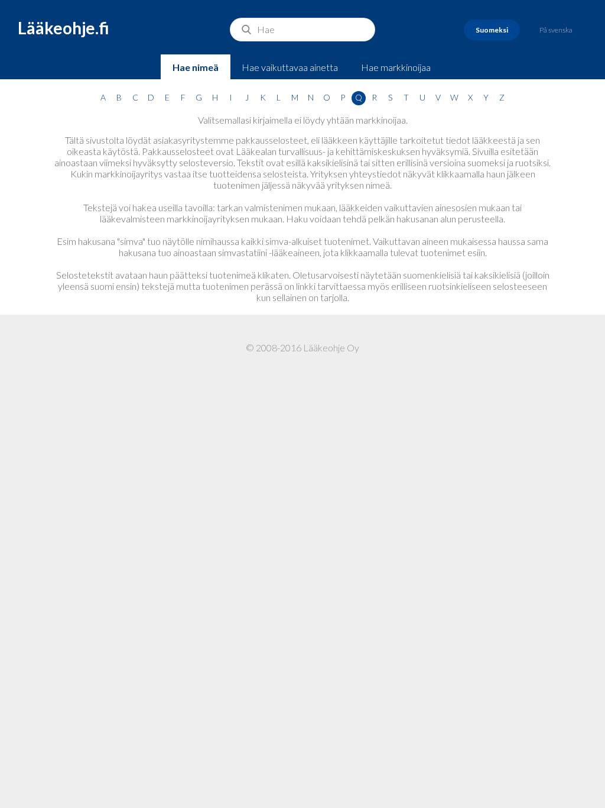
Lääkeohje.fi (63, 28)
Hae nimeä (196, 67)
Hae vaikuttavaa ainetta (290, 67)
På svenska (556, 29)
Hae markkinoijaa (396, 67)
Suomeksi (492, 29)
